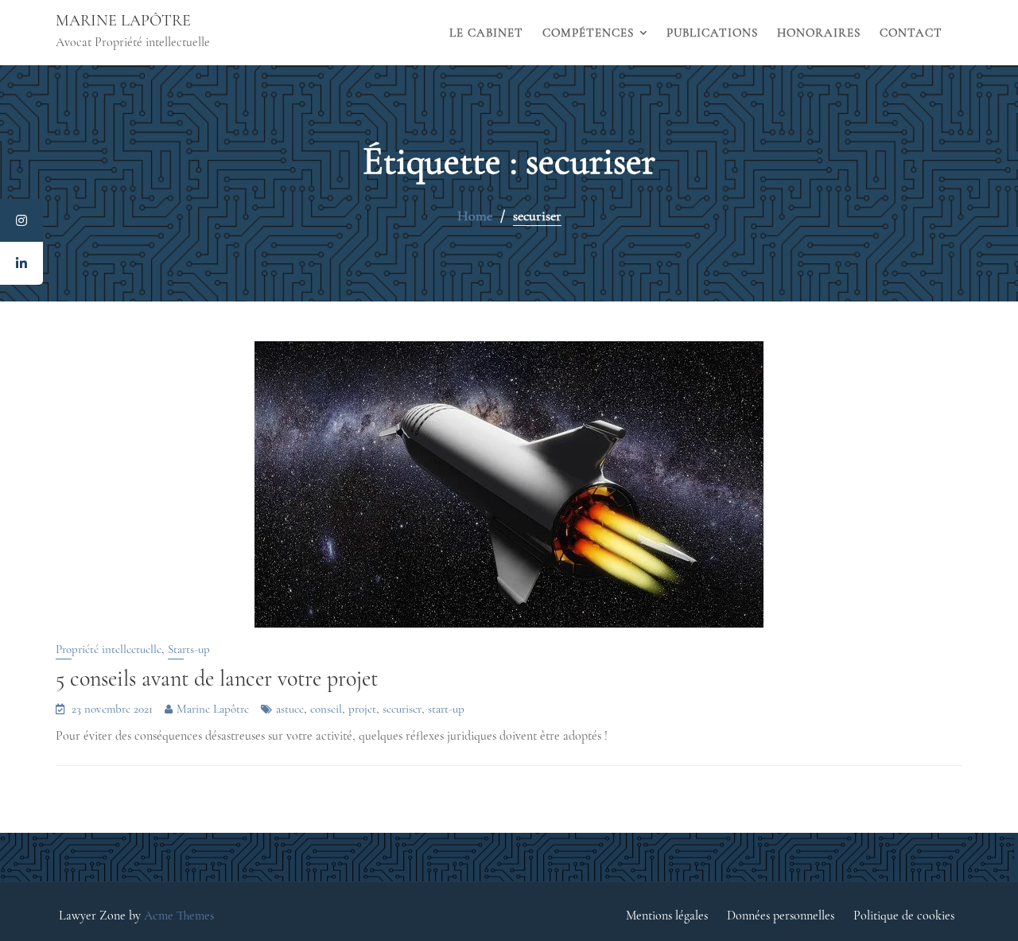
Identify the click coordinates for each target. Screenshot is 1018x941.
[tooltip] (21, 220)
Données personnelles (780, 916)
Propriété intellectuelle (108, 649)
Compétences (588, 32)
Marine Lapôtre (123, 20)
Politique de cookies (903, 916)
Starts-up (189, 649)
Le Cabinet (486, 32)
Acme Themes (179, 916)
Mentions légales (667, 916)
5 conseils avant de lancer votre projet (217, 678)
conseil (326, 709)
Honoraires (819, 32)
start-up (446, 709)
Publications (712, 32)
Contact (911, 32)
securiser (402, 709)
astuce (290, 709)
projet (362, 709)
